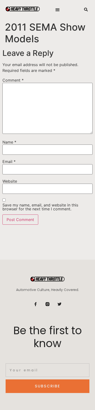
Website (9, 181)
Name (9, 142)
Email (9, 161)
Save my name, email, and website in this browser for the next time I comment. (40, 207)
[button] (57, 10)
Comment (13, 80)
